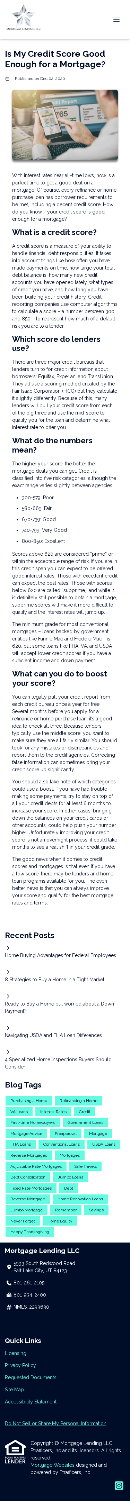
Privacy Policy (20, 1365)
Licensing (15, 1353)
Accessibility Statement (31, 1401)
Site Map (14, 1389)
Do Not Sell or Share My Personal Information (55, 1423)
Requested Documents (31, 1377)
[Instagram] (119, 1486)
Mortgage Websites (53, 1465)
